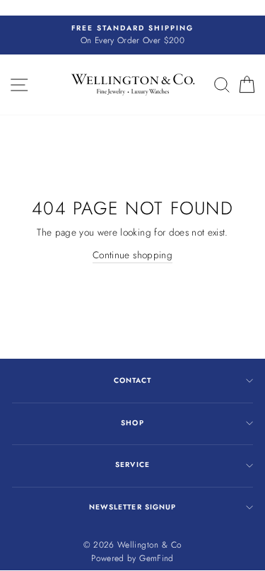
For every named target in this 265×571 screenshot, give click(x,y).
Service (132, 464)
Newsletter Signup (132, 507)
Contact (132, 380)
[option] (132, 35)
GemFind (156, 558)
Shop (132, 422)
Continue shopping (132, 255)
